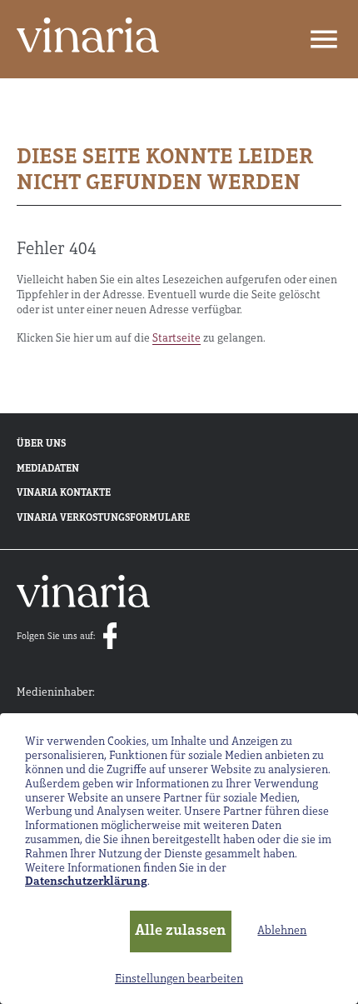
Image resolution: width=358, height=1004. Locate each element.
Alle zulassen (180, 931)
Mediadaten (48, 469)
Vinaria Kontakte (64, 493)
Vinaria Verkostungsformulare (103, 518)
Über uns (41, 444)
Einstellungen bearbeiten (179, 979)
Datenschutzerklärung (86, 882)
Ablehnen (281, 931)
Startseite (176, 338)
